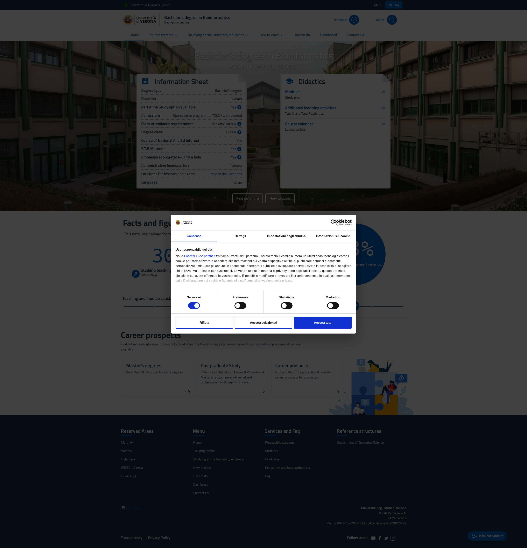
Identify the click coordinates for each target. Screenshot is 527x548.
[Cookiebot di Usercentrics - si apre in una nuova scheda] (334, 222)
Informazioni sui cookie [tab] (333, 236)
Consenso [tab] (194, 236)
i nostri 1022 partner (199, 256)
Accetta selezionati (263, 322)
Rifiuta (204, 322)
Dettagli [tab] (240, 236)
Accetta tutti (322, 322)
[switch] (240, 305)
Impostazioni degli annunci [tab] (286, 236)
